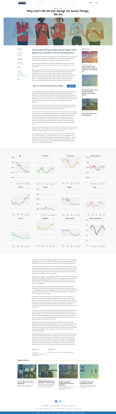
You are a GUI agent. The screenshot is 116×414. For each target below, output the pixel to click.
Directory (37, 412)
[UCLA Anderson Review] (25, 2)
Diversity (19, 71)
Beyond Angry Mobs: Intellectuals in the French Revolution (66, 383)
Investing (90, 64)
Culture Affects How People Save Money (25, 382)
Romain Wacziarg (21, 63)
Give (32, 412)
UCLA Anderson (44, 405)
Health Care (90, 88)
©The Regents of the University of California (77, 412)
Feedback (58, 412)
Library (48, 412)
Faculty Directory (69, 408)
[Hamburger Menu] (97, 2)
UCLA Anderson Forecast (49, 408)
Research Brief (85, 64)
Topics (90, 2)
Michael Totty (20, 52)
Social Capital (20, 73)
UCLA (53, 412)
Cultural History (21, 74)
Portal (43, 412)
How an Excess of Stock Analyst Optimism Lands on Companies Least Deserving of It (89, 68)
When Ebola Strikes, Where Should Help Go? (89, 114)
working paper (46, 65)
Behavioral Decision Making (23, 75)
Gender (47, 379)
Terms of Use (65, 412)
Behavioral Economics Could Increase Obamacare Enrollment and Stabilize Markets (89, 92)
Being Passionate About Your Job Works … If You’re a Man (46, 382)
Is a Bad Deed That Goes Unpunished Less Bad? (87, 382)
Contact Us (72, 405)
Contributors (64, 405)
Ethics (88, 380)
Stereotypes (20, 70)
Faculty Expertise (78, 408)
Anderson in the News (60, 408)
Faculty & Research (55, 405)
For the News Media (38, 408)
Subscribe (71, 86)
